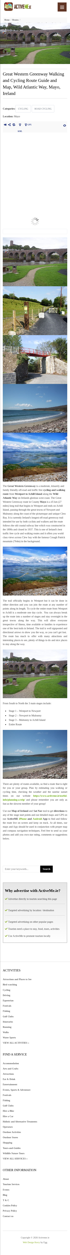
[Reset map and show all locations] (64, 125)
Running (7, 1027)
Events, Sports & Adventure (16, 1090)
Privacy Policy (10, 1211)
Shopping (7, 1142)
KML (20, 125)
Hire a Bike (8, 1111)
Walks (6, 1032)
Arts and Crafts (10, 1068)
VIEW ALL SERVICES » (15, 1158)
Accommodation (11, 1063)
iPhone (23, 818)
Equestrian (8, 1000)
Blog (5, 1195)
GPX (30, 125)
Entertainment (10, 1084)
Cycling (23, 109)
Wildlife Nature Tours (13, 1153)
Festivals (7, 1006)
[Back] (5, 125)
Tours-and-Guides (12, 1148)
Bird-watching (10, 984)
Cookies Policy (10, 1205)
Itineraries (8, 1022)
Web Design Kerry (31, 1242)
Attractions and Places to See (17, 979)
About (6, 1179)
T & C (6, 1200)
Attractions (8, 1074)
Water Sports (9, 1037)
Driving (6, 995)
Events (6, 1190)
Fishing (6, 1011)
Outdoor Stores (10, 1137)
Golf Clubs (8, 1016)
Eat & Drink (9, 1079)
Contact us (8, 1216)
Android (38, 818)
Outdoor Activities (12, 1132)
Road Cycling (43, 109)
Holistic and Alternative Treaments (20, 1121)
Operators (8, 1127)
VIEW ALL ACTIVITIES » (16, 1043)
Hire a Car (8, 1116)
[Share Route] (9, 125)
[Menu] (62, 7)
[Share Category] (14, 125)
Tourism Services (11, 1184)
